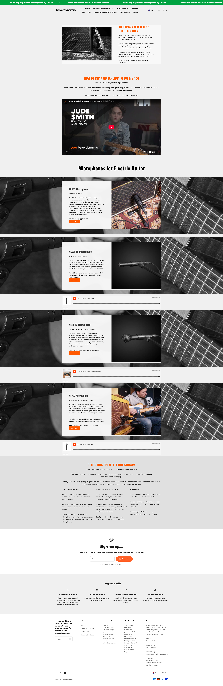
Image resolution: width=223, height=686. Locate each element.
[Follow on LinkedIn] (69, 673)
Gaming (135, 8)
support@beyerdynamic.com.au (157, 654)
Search (83, 625)
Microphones (121, 8)
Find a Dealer (125, 12)
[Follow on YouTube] (65, 673)
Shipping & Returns (87, 635)
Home (87, 8)
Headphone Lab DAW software (105, 12)
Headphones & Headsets (102, 8)
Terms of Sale (85, 632)
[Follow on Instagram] (60, 673)
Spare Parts (86, 12)
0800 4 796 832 (151, 647)
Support (136, 12)
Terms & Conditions (87, 628)
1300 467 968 (150, 641)
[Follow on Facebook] (56, 673)
